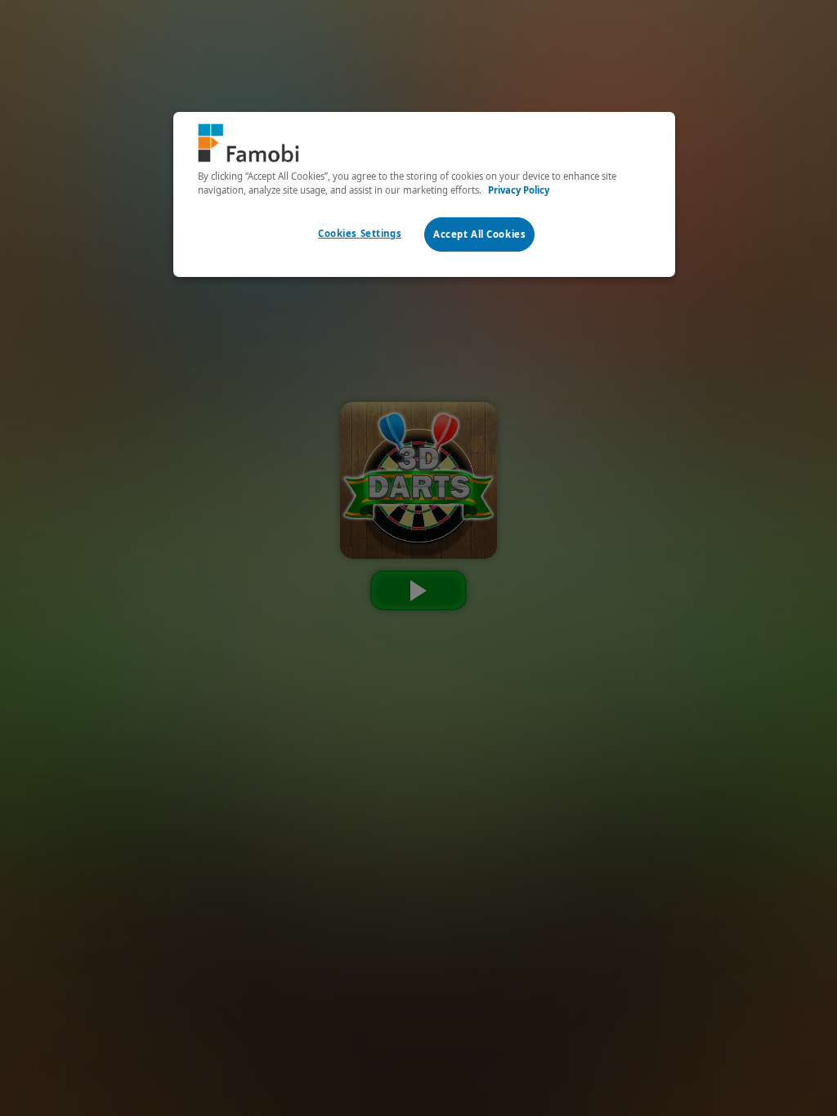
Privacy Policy (518, 190)
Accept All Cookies (479, 234)
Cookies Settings (359, 233)
